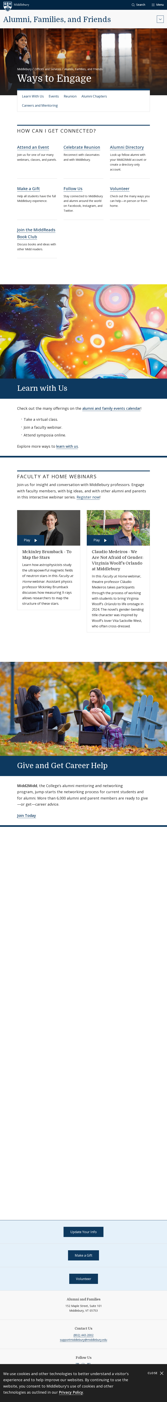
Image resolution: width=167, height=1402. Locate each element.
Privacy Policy (71, 1392)
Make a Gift (28, 188)
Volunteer (120, 188)
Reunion (70, 96)
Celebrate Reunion (82, 147)
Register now (88, 497)
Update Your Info (83, 1232)
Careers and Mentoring (40, 105)
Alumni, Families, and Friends (57, 20)
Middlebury (24, 69)
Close (153, 1373)
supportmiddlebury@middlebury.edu (83, 1340)
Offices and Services (48, 69)
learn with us (67, 446)
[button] (138, 5)
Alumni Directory (127, 147)
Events (54, 96)
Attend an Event (33, 147)
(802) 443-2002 (83, 1335)
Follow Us (73, 188)
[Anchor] (101, 130)
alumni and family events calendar (111, 408)
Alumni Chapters (94, 96)
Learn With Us (33, 96)
